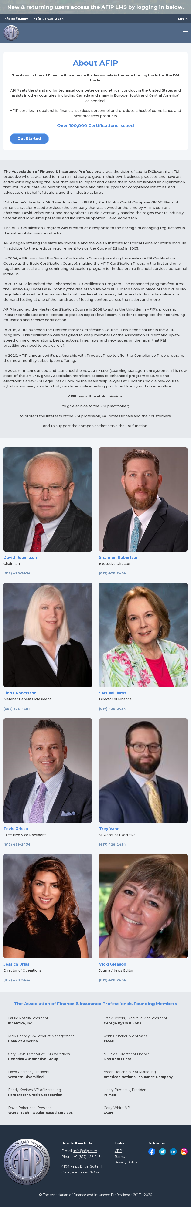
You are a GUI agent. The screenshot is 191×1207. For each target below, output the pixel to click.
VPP (118, 1151)
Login (183, 18)
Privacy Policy (126, 1162)
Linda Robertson (20, 693)
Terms (120, 1157)
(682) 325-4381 (16, 709)
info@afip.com (15, 18)
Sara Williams (112, 693)
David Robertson (20, 557)
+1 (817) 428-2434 (49, 18)
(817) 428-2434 (17, 573)
